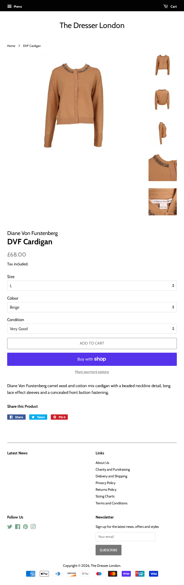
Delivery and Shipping (111, 476)
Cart (173, 6)
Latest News (17, 453)
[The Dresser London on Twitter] (9, 527)
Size (11, 276)
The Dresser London (92, 25)
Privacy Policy (105, 483)
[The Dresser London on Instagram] (33, 527)
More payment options (92, 372)
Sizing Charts (105, 496)
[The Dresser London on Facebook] (17, 527)
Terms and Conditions (111, 503)
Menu (17, 6)
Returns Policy (106, 489)
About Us (102, 463)
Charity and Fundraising (113, 469)
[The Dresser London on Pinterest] (25, 527)
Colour (12, 298)
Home (11, 46)
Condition (15, 319)
